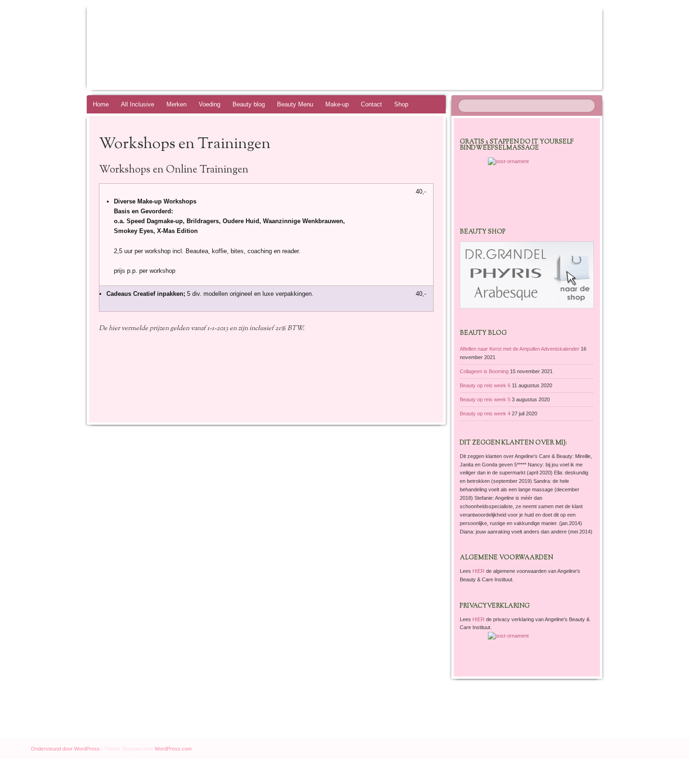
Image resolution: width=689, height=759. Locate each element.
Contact (371, 104)
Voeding (209, 104)
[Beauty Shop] (527, 306)
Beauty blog (248, 104)
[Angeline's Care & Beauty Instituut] (362, 48)
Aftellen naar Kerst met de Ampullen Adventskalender (519, 349)
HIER (479, 571)
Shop (401, 104)
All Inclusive (137, 104)
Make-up (337, 104)
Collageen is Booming (484, 371)
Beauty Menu (295, 104)
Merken (176, 104)
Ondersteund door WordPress (65, 748)
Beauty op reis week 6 (485, 385)
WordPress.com (173, 748)
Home (101, 104)
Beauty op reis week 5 (485, 399)
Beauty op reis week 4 (485, 413)
